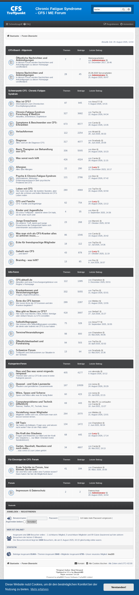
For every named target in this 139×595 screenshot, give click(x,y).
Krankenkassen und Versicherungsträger (27, 291)
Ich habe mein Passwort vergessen (95, 518)
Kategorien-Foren (17, 363)
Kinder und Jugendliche (29, 210)
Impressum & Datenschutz (30, 490)
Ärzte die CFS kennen (28, 300)
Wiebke (95, 301)
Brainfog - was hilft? (27, 260)
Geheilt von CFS (25, 251)
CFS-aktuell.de (24, 279)
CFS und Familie (25, 201)
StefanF (95, 311)
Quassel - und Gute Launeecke (33, 384)
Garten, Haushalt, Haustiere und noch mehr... (34, 447)
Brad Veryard (77, 570)
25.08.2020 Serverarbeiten (100, 73)
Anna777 (96, 102)
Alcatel (95, 132)
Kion (94, 149)
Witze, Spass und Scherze (30, 393)
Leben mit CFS (24, 188)
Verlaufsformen (24, 131)
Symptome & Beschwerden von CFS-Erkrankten (36, 123)
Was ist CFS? (23, 101)
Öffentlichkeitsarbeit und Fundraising (29, 342)
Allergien (21, 167)
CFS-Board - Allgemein (20, 50)
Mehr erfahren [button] (40, 589)
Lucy (94, 167)
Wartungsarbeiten (96, 58)
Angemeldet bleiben (14, 522)
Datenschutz (94, 491)
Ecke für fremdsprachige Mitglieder (35, 242)
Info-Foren (13, 272)
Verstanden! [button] (118, 587)
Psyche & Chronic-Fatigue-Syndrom (36, 176)
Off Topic (21, 422)
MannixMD (78, 572)
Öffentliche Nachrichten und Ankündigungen (31, 59)
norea (94, 384)
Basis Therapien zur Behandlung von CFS (34, 150)
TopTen (95, 112)
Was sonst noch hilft (27, 158)
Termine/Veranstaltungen (30, 332)
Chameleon (97, 280)
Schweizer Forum (26, 350)
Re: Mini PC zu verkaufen (99, 402)
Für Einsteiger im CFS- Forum (23, 459)
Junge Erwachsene (26, 220)
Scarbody (96, 140)
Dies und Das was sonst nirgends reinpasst (34, 372)
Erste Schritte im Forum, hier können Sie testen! (32, 468)
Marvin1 (95, 221)
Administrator (98, 60)
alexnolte (96, 371)
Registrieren (28, 512)
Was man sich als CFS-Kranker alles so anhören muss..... (36, 234)
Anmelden (12, 512)
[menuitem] (27, 24)
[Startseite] (19, 10)
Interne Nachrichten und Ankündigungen (29, 74)
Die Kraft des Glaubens (29, 433)
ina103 (111, 554)
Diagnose (21, 140)
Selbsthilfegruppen (26, 322)
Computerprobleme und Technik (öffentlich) (34, 402)
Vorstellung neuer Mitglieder (32, 412)
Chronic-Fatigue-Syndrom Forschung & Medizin (30, 113)
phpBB (60, 577)
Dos (94, 260)
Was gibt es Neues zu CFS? (31, 311)
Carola (95, 123)
